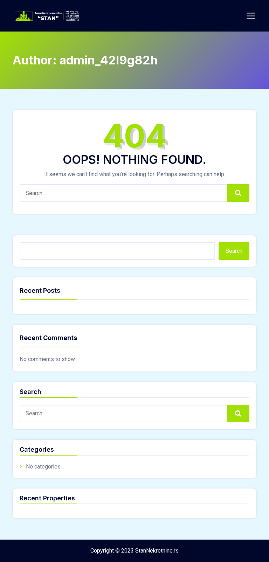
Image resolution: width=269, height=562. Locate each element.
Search (238, 192)
